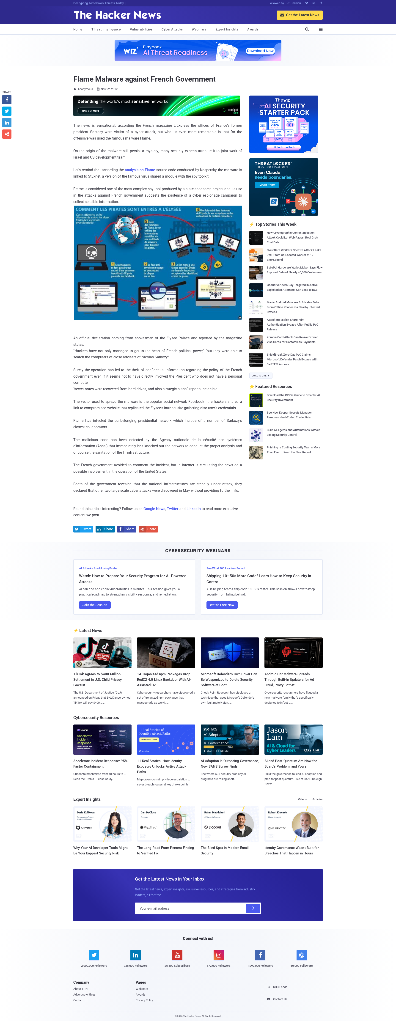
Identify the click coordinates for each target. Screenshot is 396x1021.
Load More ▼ (261, 375)
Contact (78, 1000)
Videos (302, 799)
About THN (80, 989)
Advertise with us (84, 994)
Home (77, 29)
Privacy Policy (145, 1000)
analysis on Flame (140, 170)
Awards (252, 29)
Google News (154, 509)
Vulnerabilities (141, 29)
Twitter (173, 509)
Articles (317, 799)
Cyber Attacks (172, 29)
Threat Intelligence (106, 29)
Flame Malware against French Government (144, 79)
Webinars (199, 29)
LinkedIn (194, 509)
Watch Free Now (222, 605)
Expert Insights (226, 29)
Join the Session (94, 605)
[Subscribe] (253, 908)
